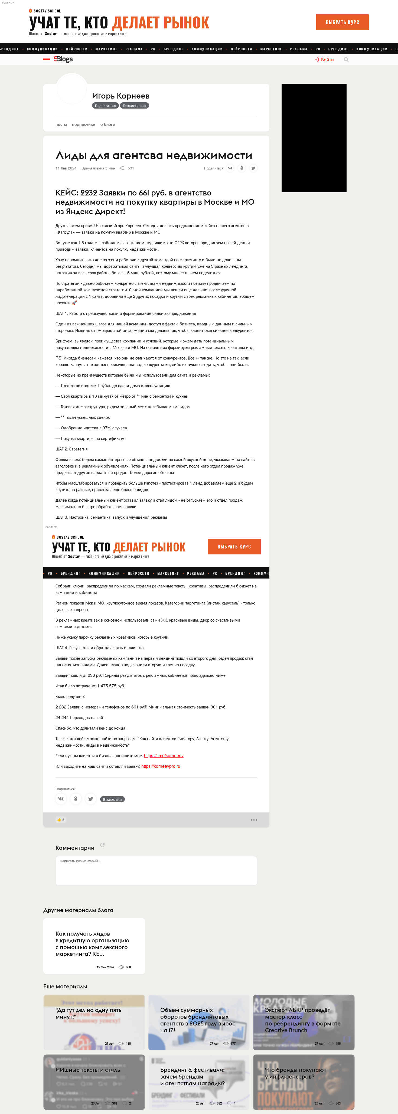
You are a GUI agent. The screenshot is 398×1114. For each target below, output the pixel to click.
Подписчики (83, 124)
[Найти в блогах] (346, 59)
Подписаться (105, 105)
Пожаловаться (134, 105)
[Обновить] (102, 845)
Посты (61, 124)
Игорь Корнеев (120, 96)
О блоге (107, 124)
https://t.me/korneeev (164, 755)
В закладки (112, 799)
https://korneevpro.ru (160, 766)
